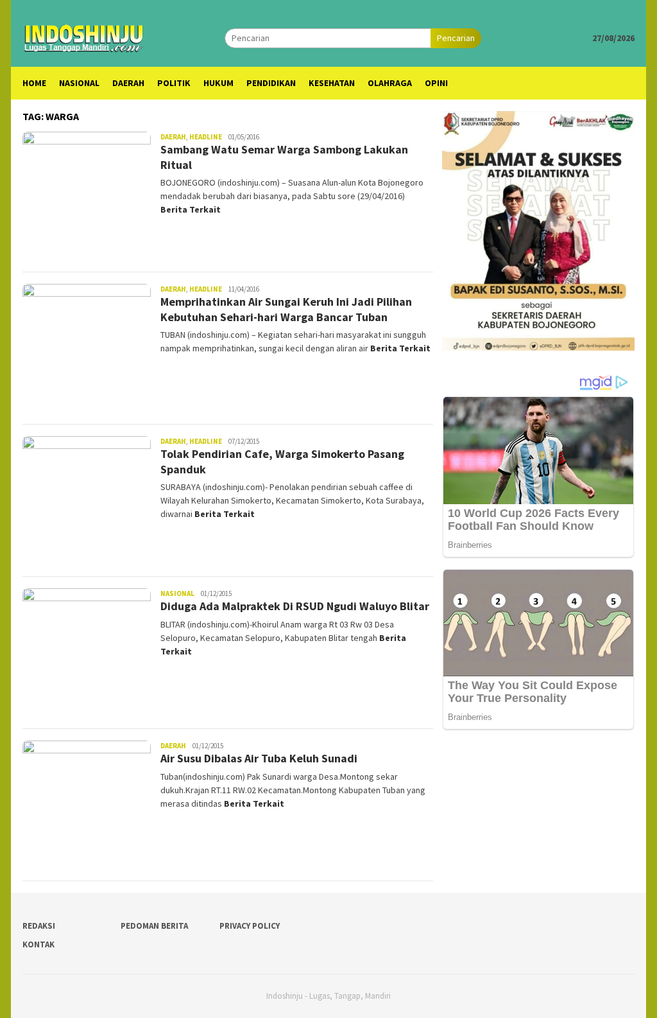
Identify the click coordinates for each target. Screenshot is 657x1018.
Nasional (177, 593)
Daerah (173, 136)
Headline (205, 136)
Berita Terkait (190, 209)
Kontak (38, 944)
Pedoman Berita (154, 925)
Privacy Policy (249, 925)
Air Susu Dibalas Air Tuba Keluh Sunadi (258, 758)
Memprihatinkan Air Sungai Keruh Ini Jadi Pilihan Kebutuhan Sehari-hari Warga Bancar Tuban (286, 309)
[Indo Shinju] (84, 36)
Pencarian (456, 38)
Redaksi (38, 925)
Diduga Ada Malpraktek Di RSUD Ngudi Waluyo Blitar (294, 606)
